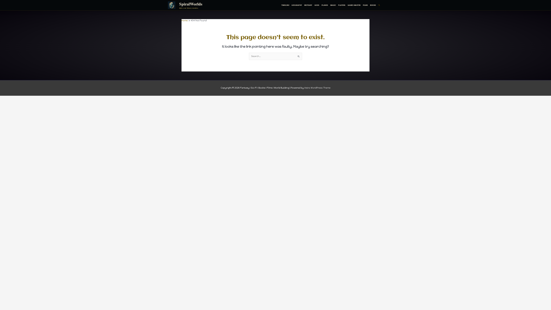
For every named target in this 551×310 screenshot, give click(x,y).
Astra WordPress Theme (317, 88)
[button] (379, 5)
